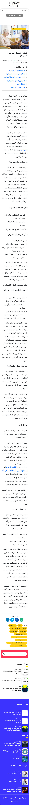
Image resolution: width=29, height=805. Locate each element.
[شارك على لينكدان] (8, 620)
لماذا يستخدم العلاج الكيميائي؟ (14, 77)
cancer (19, 625)
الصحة (24, 28)
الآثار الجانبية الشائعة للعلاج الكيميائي (18, 628)
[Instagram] (9, 15)
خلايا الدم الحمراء (12, 467)
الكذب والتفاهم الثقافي (14, 781)
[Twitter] (14, 15)
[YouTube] (20, 15)
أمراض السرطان (16, 28)
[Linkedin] (12, 15)
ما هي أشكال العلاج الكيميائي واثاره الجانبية (17, 642)
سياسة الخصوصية (11, 801)
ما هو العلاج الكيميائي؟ (17, 70)
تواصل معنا (19, 801)
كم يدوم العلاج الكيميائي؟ (16, 81)
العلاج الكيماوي (23, 631)
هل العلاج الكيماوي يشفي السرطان (18, 645)
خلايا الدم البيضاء (8, 471)
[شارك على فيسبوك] (17, 620)
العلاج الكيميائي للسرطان (20, 634)
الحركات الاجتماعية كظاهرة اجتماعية (11, 680)
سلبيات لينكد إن (16, 758)
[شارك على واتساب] (21, 620)
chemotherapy (12, 625)
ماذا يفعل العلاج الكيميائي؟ (15, 74)
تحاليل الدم (21, 84)
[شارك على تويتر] (12, 620)
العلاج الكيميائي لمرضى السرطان (19, 637)
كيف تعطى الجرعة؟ (18, 87)
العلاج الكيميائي (13, 631)
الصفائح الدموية (21, 471)
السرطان (24, 150)
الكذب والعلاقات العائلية (14, 773)
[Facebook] (17, 15)
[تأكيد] (2, 10)
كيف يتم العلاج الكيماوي (21, 639)
